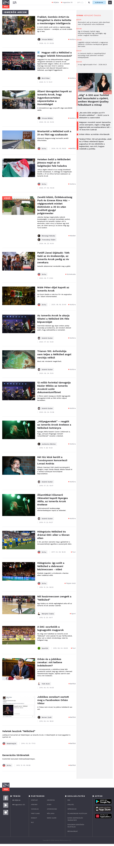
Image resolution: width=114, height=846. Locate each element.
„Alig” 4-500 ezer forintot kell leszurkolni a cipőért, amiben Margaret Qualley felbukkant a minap (93, 100)
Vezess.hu (35, 809)
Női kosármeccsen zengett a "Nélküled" (54, 598)
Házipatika (51, 800)
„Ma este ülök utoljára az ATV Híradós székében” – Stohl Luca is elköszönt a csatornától (94, 115)
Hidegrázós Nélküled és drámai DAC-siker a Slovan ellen (53, 534)
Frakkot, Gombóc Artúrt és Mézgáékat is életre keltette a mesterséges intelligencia (54, 20)
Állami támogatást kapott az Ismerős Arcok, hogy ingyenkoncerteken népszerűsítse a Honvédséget (54, 98)
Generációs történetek (15, 755)
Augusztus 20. (67, 2)
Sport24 (45, 648)
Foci (74, 552)
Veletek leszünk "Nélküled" (18, 731)
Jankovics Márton (49, 444)
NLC (32, 822)
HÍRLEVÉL (70, 804)
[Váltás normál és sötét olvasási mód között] (89, 2)
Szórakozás (71, 274)
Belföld (73, 148)
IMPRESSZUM (71, 809)
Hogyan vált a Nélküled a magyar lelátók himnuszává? (54, 54)
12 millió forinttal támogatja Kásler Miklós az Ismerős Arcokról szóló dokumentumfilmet (54, 387)
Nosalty (34, 818)
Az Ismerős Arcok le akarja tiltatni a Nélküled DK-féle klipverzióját (53, 318)
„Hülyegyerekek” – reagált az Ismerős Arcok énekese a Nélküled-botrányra (54, 424)
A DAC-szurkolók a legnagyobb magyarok (50, 628)
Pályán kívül (71, 583)
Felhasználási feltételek (77, 813)
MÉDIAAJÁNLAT (72, 831)
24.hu (44, 148)
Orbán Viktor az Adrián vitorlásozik (94, 134)
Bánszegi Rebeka (48, 236)
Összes (97, 15)
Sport (73, 613)
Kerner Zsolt (47, 717)
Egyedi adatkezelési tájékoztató (75, 819)
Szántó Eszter (47, 338)
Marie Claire (51, 818)
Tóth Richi (46, 684)
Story (49, 804)
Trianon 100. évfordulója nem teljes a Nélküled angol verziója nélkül (54, 354)
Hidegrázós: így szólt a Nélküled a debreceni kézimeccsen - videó (50, 566)
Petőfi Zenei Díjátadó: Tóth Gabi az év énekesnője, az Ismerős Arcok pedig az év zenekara (53, 257)
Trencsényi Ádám (48, 240)
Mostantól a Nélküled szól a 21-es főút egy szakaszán (54, 133)
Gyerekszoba (52, 809)
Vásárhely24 (11, 743)
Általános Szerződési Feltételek (75, 826)
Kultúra (73, 39)
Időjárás (56, 2)
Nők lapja (50, 813)
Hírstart (34, 804)
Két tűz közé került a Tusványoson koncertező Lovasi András (52, 460)
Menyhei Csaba (48, 614)
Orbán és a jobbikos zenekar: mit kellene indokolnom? (49, 662)
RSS (68, 800)
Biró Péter (46, 78)
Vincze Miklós (47, 39)
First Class (35, 813)
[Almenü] (15, 2)
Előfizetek (99, 2)
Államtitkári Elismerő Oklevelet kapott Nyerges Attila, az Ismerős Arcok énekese (52, 499)
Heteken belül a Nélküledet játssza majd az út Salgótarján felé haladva (53, 162)
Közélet (73, 236)
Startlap (34, 800)
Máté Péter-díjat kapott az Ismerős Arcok (53, 289)
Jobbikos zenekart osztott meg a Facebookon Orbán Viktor (53, 700)
